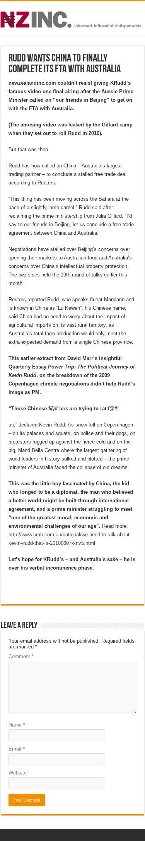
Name (17, 725)
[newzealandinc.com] (72, 18)
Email (17, 749)
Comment (21, 656)
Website (18, 773)
